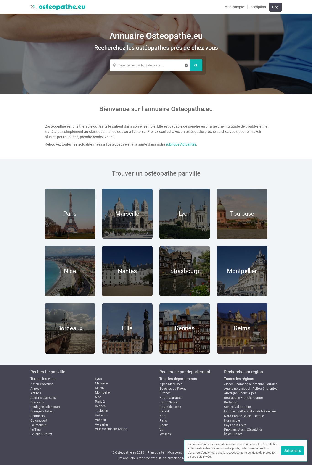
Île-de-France (233, 434)
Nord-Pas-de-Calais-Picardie (244, 416)
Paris (163, 420)
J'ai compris (292, 450)
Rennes (100, 406)
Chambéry (37, 416)
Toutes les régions (239, 379)
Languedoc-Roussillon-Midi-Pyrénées (250, 411)
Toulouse (101, 410)
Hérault (164, 411)
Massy (99, 388)
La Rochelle (38, 425)
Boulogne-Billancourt (45, 407)
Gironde (165, 393)
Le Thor (35, 429)
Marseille (101, 383)
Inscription (258, 7)
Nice (98, 397)
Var (161, 429)
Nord (163, 416)
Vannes (100, 420)
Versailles (101, 424)
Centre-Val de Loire (237, 407)
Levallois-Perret (41, 434)
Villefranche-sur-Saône (111, 429)
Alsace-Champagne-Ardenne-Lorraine (250, 384)
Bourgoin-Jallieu (41, 411)
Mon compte (234, 7)
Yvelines (165, 434)
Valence (100, 415)
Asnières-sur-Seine (43, 397)
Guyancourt (38, 420)
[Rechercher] (196, 65)
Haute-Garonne (170, 397)
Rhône (164, 425)
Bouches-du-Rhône (172, 388)
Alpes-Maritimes (170, 384)
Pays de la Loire (235, 425)
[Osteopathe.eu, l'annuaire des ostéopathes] (57, 7)
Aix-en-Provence (41, 384)
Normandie (232, 420)
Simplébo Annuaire (181, 458)
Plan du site (156, 452)
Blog (275, 7)
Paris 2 (100, 401)
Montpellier (103, 392)
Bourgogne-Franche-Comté (243, 397)
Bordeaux (37, 402)
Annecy (35, 388)
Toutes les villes (43, 379)
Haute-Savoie (168, 402)
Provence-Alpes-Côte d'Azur (243, 429)
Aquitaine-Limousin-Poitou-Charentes (250, 388)
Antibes (35, 393)
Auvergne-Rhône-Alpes (240, 393)
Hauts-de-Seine (170, 407)
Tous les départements (178, 379)
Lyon (98, 379)
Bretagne (230, 402)
